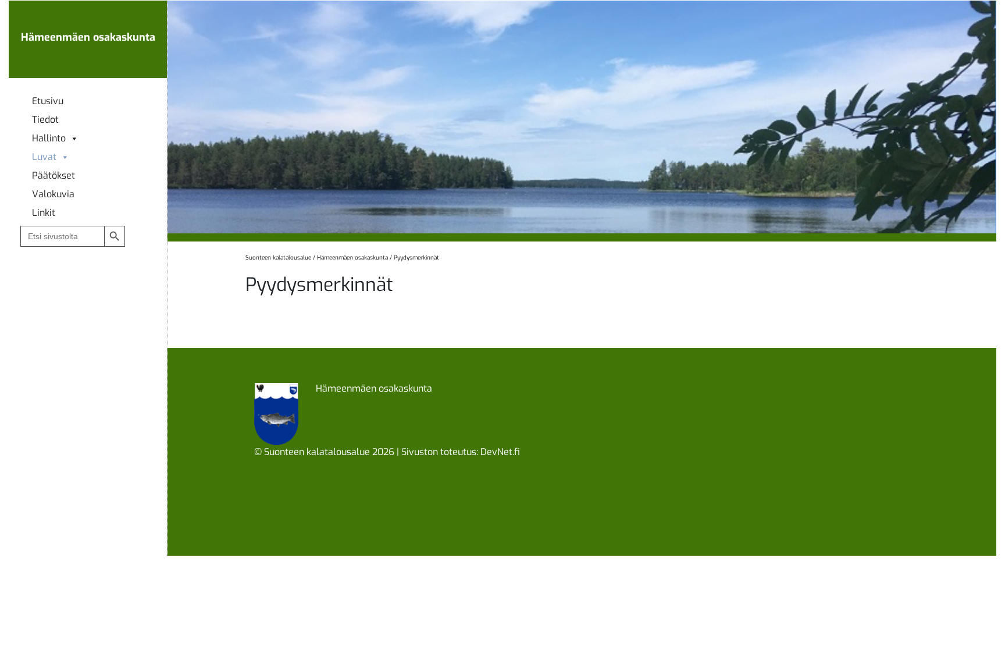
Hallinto (49, 138)
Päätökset (53, 176)
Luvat (44, 157)
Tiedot (45, 120)
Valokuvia (53, 194)
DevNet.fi (500, 452)
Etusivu (47, 101)
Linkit (43, 213)
